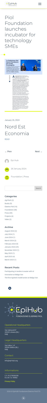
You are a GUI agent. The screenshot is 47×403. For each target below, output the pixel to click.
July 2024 (8, 234)
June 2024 (9, 237)
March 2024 (9, 241)
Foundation (16, 176)
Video (7, 219)
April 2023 (8, 256)
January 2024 (10, 247)
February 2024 (10, 244)
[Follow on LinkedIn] (9, 288)
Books (7, 203)
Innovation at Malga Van (14, 275)
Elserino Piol (9, 207)
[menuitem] (39, 4)
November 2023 (11, 250)
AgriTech (8, 200)
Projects (8, 216)
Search (38, 188)
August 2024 (9, 231)
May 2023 (8, 253)
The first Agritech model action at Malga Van (21, 278)
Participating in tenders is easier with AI (19, 271)
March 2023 (9, 260)
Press (26, 176)
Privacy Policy (10, 381)
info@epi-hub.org (11, 361)
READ (7, 139)
